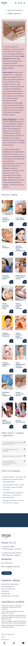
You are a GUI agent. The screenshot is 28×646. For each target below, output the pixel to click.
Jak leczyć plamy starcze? (12, 456)
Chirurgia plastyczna (7, 586)
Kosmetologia (5, 593)
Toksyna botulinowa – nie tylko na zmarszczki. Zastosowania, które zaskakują (11, 607)
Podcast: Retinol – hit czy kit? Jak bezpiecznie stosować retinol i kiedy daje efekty (14, 479)
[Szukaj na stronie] (16, 3)
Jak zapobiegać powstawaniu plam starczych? (10, 463)
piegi (4, 68)
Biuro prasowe (5, 639)
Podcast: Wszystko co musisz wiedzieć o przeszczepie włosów (13, 626)
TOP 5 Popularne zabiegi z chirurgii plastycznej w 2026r (12, 612)
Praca (2, 637)
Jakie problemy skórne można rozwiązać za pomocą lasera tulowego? (13, 487)
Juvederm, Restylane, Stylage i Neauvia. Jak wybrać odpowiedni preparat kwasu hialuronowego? (13, 617)
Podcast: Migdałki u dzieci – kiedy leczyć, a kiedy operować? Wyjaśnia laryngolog (13, 622)
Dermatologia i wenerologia (10, 596)
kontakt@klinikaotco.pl (12, 567)
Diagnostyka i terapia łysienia (10, 584)
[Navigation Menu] (25, 3)
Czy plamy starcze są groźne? (10, 450)
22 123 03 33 (8, 563)
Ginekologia (5, 591)
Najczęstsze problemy (15, 10)
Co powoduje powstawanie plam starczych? (13, 443)
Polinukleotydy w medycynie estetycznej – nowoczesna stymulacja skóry (13, 495)
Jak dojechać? (6, 559)
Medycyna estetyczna (8, 589)
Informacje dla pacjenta (7, 634)
